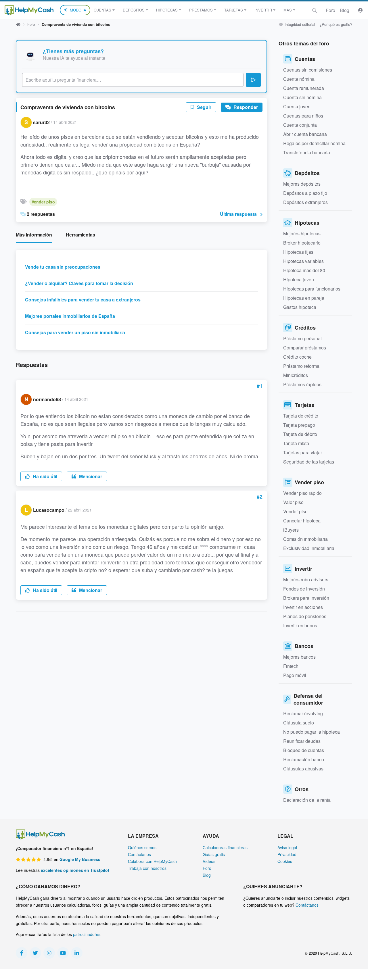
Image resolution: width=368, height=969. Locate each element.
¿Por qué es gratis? (336, 24)
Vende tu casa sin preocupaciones (62, 267)
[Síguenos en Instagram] (49, 953)
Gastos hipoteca (299, 307)
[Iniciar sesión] (360, 10)
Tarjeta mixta (296, 443)
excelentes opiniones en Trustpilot (75, 870)
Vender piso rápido (302, 493)
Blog (344, 10)
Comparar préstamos (304, 347)
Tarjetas (233, 10)
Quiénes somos (142, 847)
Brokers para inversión (306, 598)
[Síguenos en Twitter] (35, 953)
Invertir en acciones (303, 607)
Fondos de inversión (304, 588)
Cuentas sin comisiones (307, 69)
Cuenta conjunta (300, 125)
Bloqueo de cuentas (303, 750)
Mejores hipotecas (302, 233)
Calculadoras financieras (225, 847)
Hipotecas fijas (298, 252)
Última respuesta (238, 214)
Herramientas (80, 234)
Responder (245, 107)
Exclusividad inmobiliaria (308, 548)
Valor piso (293, 502)
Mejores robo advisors (305, 579)
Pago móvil (294, 675)
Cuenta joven (296, 106)
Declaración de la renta (307, 800)
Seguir (203, 107)
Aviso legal (287, 847)
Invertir (263, 10)
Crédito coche (297, 356)
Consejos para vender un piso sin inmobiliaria (75, 332)
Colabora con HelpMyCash (152, 861)
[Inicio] (29, 10)
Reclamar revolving (303, 713)
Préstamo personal (302, 338)
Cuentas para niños (303, 115)
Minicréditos (295, 375)
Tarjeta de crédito (300, 415)
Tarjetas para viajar (302, 452)
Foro (330, 10)
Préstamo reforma (301, 366)
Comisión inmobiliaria (305, 539)
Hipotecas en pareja (303, 298)
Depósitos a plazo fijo (305, 193)
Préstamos (201, 10)
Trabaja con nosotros (147, 868)
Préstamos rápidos (302, 384)
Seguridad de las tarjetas (308, 461)
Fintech (290, 666)
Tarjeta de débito (300, 434)
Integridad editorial (299, 24)
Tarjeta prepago (299, 425)
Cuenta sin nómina (302, 97)
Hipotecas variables (303, 261)
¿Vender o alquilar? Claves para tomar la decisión (79, 283)
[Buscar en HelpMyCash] (314, 10)
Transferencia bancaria (306, 152)
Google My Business (80, 859)
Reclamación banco (303, 759)
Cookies (284, 861)
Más (287, 10)
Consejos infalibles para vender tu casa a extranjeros (83, 299)
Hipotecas (167, 10)
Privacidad (286, 854)
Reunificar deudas (302, 741)
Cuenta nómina (299, 79)
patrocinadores (86, 934)
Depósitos (134, 10)
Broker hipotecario (302, 242)
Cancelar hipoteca (302, 520)
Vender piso (43, 202)
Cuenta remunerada (303, 88)
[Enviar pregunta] (253, 80)
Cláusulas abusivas (303, 768)
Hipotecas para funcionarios (311, 288)
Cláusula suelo (298, 722)
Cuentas (102, 10)
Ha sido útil (44, 476)
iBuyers (291, 529)
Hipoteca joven (298, 279)
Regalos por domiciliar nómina (314, 143)
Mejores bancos (299, 656)
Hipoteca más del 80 (304, 270)
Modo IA (78, 10)
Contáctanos (139, 854)
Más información (34, 234)
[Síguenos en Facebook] (21, 953)
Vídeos (209, 861)
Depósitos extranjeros (305, 202)
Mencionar (90, 476)
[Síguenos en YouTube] (63, 953)
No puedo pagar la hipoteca (311, 731)
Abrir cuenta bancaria (305, 134)
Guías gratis (214, 854)
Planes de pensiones (304, 616)
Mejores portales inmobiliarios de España (70, 316)
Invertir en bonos (300, 625)
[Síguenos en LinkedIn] (77, 953)
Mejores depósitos (302, 183)
